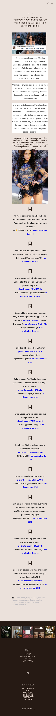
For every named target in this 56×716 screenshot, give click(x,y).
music (14, 602)
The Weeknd (36, 602)
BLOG (28, 658)
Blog (28, 598)
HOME (28, 654)
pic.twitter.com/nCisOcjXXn (35, 324)
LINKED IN (28, 694)
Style (30, 13)
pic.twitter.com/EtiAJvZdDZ (30, 351)
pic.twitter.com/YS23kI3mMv (30, 580)
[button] (6, 632)
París (27, 602)
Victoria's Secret (19, 605)
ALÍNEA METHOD (28, 656)
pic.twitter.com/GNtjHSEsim (30, 289)
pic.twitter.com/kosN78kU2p (30, 390)
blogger (34, 598)
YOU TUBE (28, 692)
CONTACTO (28, 660)
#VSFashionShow (30, 320)
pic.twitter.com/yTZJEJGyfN (30, 546)
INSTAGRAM (28, 688)
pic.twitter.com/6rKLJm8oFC (30, 452)
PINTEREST (28, 697)
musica (21, 602)
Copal (32, 708)
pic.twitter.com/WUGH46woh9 (30, 421)
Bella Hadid (20, 598)
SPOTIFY (28, 699)
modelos (38, 600)
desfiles (41, 598)
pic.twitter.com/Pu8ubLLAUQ (30, 479)
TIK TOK (28, 690)
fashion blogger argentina (22, 600)
